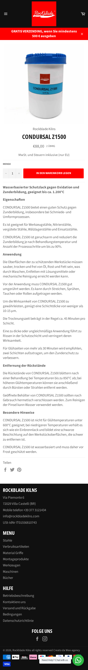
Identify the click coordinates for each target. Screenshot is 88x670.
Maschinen (10, 571)
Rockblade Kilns (21, 650)
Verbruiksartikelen (16, 546)
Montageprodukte (16, 559)
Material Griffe (13, 553)
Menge (7, 164)
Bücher (8, 577)
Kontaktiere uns (14, 602)
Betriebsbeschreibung (18, 595)
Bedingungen (12, 614)
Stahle (7, 540)
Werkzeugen (11, 565)
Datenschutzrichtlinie (18, 620)
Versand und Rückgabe (19, 608)
